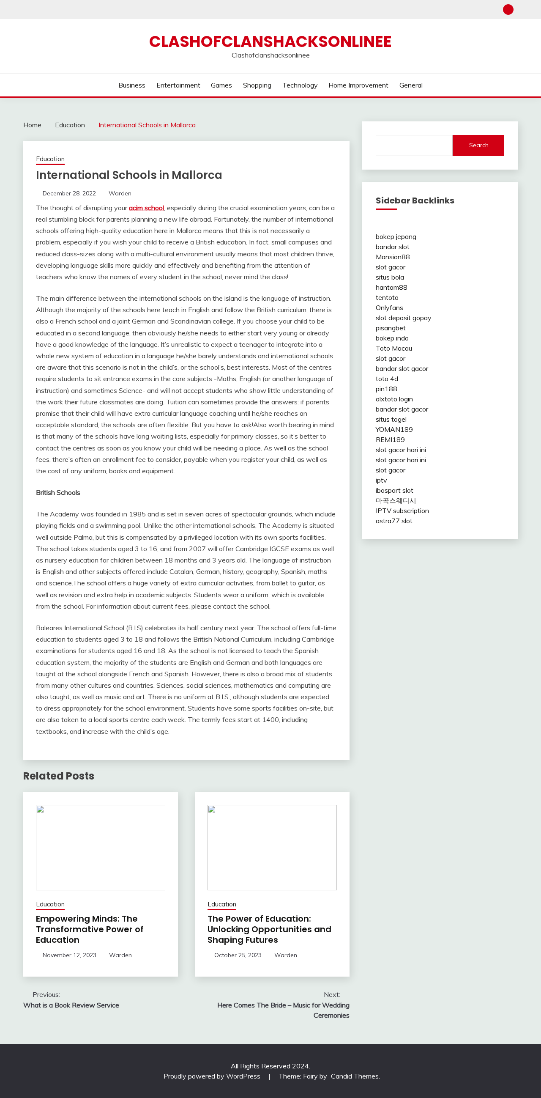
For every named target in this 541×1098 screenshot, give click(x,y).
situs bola (390, 277)
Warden (120, 193)
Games (221, 85)
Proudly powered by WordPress (213, 1076)
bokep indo (392, 338)
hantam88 (391, 287)
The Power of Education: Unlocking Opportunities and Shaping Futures (269, 929)
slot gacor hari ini (401, 449)
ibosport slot (394, 490)
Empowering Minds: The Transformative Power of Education (90, 929)
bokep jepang (396, 236)
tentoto (387, 297)
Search (479, 145)
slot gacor (390, 267)
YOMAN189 (394, 429)
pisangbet (391, 328)
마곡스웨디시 (396, 500)
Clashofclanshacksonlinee (270, 41)
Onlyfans (389, 307)
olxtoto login (394, 399)
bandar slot (393, 246)
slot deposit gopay (404, 317)
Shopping (257, 85)
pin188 (386, 388)
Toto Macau (394, 348)
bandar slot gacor (402, 368)
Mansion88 (393, 257)
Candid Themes (355, 1076)
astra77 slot (394, 520)
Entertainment (178, 85)
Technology (300, 85)
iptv (381, 480)
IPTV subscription (402, 510)
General (411, 85)
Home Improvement (358, 85)
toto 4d (387, 378)
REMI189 (390, 439)
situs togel (391, 419)
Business (131, 85)
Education (50, 159)
